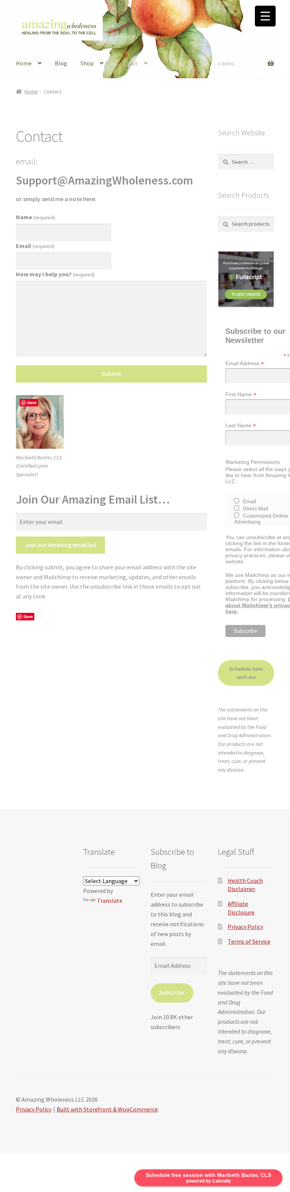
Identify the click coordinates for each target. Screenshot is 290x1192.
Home (24, 63)
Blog (61, 63)
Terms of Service (249, 941)
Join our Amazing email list (61, 545)
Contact (127, 63)
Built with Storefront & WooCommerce (107, 1109)
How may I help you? (55, 274)
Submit (111, 373)
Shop (87, 63)
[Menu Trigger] (265, 16)
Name (35, 217)
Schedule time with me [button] (246, 673)
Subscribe (171, 992)
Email (35, 246)
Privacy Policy (245, 926)
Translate (109, 900)
